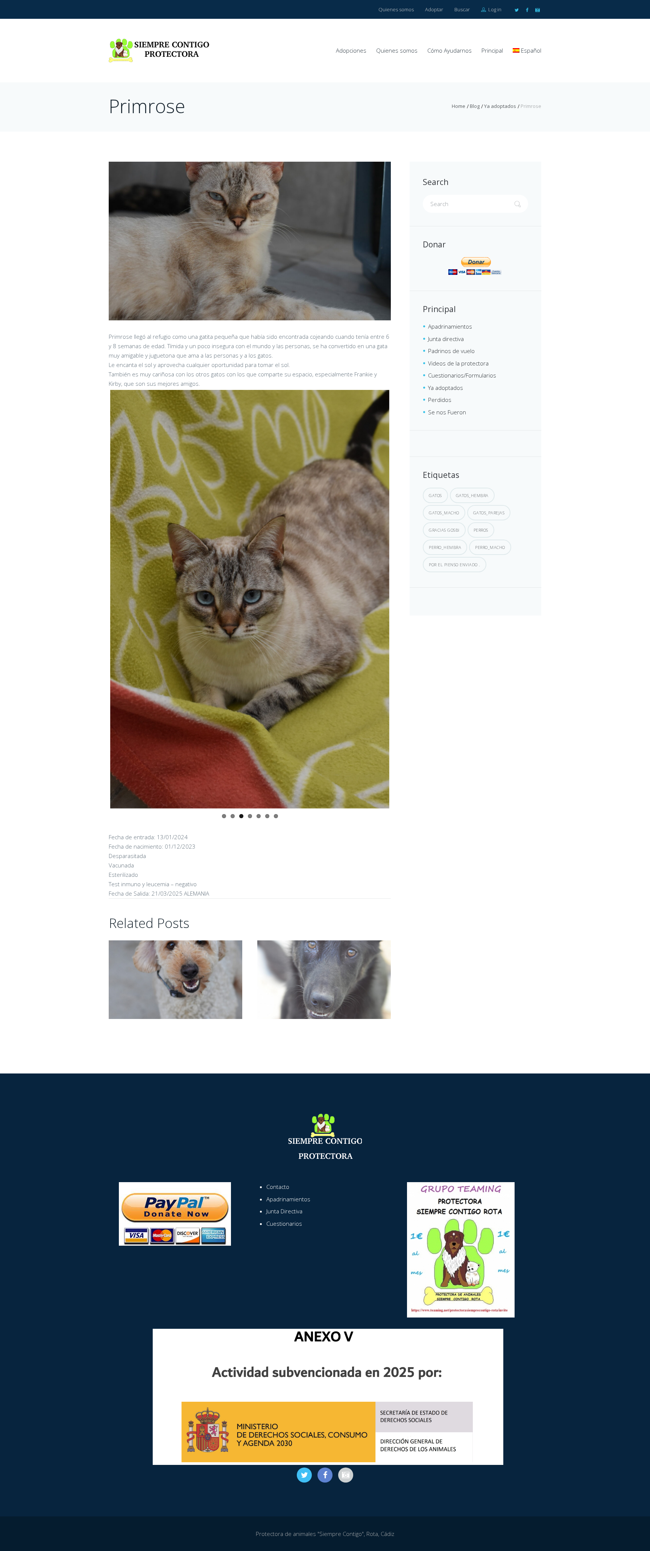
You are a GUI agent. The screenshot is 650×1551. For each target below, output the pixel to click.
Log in (494, 9)
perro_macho (490, 547)
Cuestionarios (284, 1199)
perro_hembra (445, 547)
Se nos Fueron (447, 412)
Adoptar (434, 9)
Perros (481, 530)
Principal (492, 50)
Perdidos (439, 399)
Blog (475, 106)
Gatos (435, 495)
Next (400, 483)
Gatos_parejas (489, 512)
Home (458, 106)
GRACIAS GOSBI (444, 530)
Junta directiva (446, 339)
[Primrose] (250, 241)
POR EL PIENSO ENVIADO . (454, 564)
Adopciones (351, 50)
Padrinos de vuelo (451, 351)
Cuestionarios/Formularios (462, 375)
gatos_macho (444, 512)
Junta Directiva (284, 1187)
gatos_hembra (472, 495)
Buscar (462, 9)
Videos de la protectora (458, 363)
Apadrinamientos (450, 326)
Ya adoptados (500, 106)
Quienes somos (396, 9)
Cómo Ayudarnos (449, 50)
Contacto (277, 1162)
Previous (98, 483)
